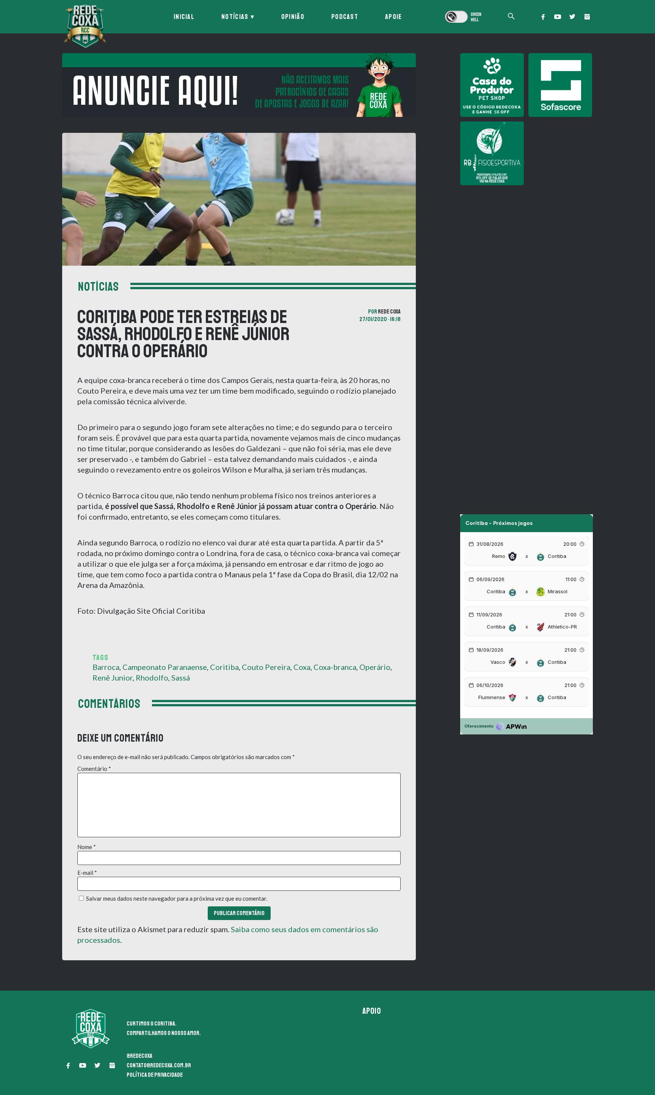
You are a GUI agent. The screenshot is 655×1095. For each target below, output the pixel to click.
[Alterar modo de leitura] (464, 16)
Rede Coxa (389, 311)
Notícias (234, 17)
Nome (86, 846)
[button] (542, 16)
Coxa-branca (334, 666)
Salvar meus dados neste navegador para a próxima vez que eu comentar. (176, 898)
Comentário (94, 768)
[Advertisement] (526, 243)
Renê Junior (112, 677)
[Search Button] (511, 17)
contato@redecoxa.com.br (159, 1065)
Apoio (371, 1011)
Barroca (105, 666)
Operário (374, 666)
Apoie (393, 17)
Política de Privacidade (155, 1075)
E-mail (87, 872)
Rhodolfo (152, 677)
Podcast (344, 17)
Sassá (180, 677)
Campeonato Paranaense (164, 666)
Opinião (292, 17)
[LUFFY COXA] (239, 85)
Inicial (184, 17)
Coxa (301, 666)
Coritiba (224, 666)
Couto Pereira (266, 666)
